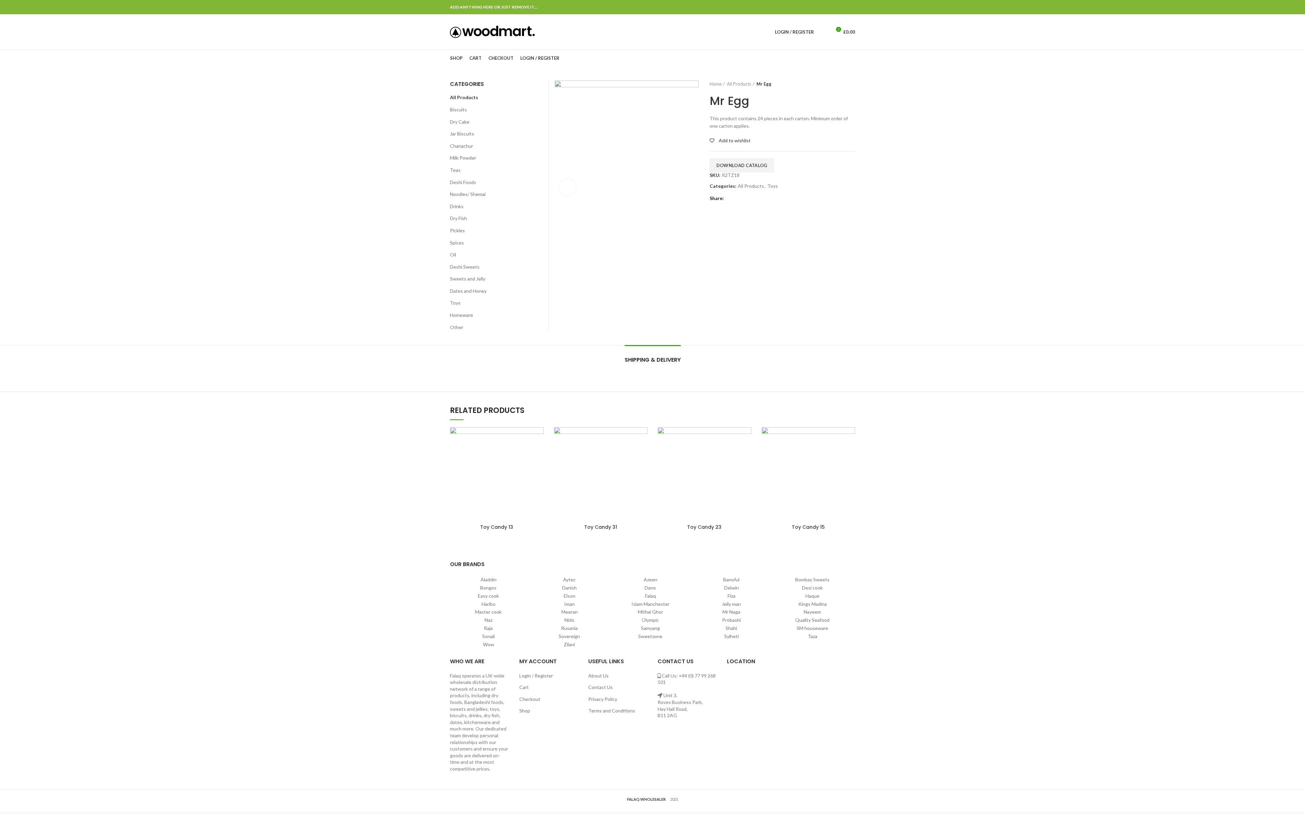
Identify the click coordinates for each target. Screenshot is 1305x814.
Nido (569, 620)
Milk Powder (463, 158)
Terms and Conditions (611, 710)
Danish (569, 588)
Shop (524, 710)
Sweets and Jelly (467, 279)
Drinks (457, 206)
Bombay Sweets (812, 579)
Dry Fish (458, 218)
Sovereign (569, 636)
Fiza (731, 596)
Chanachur (461, 146)
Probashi (731, 620)
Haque (812, 596)
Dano (650, 588)
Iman (569, 604)
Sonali (488, 636)
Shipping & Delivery (653, 360)
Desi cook (812, 588)
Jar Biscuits (462, 134)
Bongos (488, 588)
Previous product (838, 83)
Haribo (488, 604)
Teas (455, 170)
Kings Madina (812, 604)
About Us (598, 676)
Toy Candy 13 (496, 527)
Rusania (569, 628)
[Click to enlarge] (567, 187)
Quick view (538, 438)
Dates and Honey (468, 291)
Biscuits (458, 109)
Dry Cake (459, 122)
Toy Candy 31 (600, 527)
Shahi (731, 628)
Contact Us (600, 687)
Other (456, 327)
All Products (739, 84)
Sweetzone (650, 636)
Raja (488, 628)
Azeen (650, 579)
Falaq (650, 596)
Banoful (731, 579)
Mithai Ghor (650, 612)
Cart (524, 687)
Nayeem (812, 612)
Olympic (650, 620)
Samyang (650, 628)
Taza (812, 636)
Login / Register (536, 676)
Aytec (569, 579)
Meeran (569, 612)
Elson (569, 596)
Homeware (461, 315)
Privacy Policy (602, 699)
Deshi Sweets (465, 267)
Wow (488, 644)
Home (715, 84)
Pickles (457, 230)
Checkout (529, 699)
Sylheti (731, 636)
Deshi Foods (463, 182)
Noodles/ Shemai (468, 194)
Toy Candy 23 (704, 527)
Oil (453, 254)
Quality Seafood (812, 620)
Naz (488, 620)
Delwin (731, 588)
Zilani (569, 644)
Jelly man (731, 604)
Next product (851, 83)
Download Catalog (741, 165)
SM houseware (812, 628)
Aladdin (489, 579)
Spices (457, 243)
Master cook (488, 612)
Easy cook (488, 596)
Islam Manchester (650, 604)
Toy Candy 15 (808, 527)
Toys (772, 186)
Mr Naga (731, 612)
